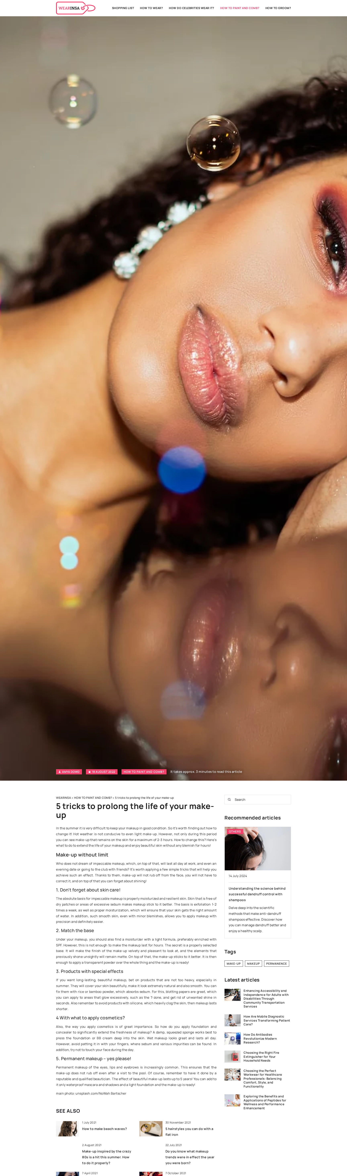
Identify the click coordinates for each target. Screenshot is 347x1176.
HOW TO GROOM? (278, 8)
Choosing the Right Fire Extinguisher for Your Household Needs (261, 1057)
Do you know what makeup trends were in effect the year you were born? (189, 1157)
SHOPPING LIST (123, 8)
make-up (234, 963)
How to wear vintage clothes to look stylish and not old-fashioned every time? (257, 894)
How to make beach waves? (104, 1129)
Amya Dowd (71, 771)
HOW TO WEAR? (151, 8)
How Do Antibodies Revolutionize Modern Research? (260, 1038)
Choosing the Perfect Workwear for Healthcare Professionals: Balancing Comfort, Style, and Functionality (263, 1078)
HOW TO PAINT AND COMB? (239, 8)
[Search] (229, 799)
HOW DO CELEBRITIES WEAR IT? (191, 8)
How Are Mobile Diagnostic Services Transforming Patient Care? (267, 1020)
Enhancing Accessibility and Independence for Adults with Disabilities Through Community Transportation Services (266, 998)
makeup (253, 963)
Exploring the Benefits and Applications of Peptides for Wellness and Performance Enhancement (265, 1102)
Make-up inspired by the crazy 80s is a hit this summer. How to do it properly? (106, 1157)
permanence (276, 963)
